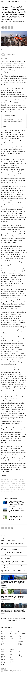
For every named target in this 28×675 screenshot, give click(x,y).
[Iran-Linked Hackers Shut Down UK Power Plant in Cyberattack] (7, 605)
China (2, 21)
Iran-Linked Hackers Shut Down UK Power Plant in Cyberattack (6, 610)
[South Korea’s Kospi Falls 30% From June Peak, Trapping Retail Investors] (20, 605)
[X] (5, 27)
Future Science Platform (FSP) (10, 82)
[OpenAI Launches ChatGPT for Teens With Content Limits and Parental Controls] (5, 517)
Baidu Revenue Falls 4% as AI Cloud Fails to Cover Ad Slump (16, 510)
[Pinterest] (9, 27)
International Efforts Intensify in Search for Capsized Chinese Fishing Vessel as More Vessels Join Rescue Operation (13, 485)
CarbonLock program (19, 186)
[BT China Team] (3, 54)
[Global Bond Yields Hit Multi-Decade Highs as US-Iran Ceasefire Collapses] (5, 502)
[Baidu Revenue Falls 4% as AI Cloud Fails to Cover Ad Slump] (5, 510)
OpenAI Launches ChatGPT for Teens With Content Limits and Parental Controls (16, 518)
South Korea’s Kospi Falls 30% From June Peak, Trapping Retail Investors (19, 611)
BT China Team (11, 54)
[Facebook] (2, 27)
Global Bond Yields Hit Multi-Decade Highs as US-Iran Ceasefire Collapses (16, 503)
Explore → (5, 125)
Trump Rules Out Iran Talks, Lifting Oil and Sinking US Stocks (19, 596)
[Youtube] (19, 655)
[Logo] (13, 1)
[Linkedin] (19, 652)
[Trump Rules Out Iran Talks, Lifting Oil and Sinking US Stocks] (20, 591)
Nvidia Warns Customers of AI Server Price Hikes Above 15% (13, 571)
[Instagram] (19, 651)
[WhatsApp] (12, 27)
